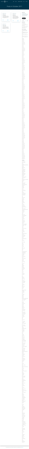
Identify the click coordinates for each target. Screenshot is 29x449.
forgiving (23, 255)
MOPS (22, 333)
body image (23, 201)
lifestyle (22, 317)
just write (23, 308)
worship (22, 440)
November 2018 (23, 49)
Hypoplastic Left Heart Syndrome (25, 298)
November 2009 (23, 125)
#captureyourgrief (23, 162)
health (22, 285)
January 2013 (23, 95)
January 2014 (23, 85)
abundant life (23, 180)
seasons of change (23, 392)
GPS (22, 275)
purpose (22, 369)
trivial (22, 432)
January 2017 (23, 59)
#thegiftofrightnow (23, 173)
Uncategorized (23, 434)
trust (22, 433)
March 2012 (23, 102)
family (22, 249)
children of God (23, 214)
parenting (23, 355)
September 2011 (23, 107)
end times (23, 244)
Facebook (23, 246)
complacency (23, 222)
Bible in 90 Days (23, 197)
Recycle (22, 378)
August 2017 (23, 55)
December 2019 (23, 42)
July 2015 (23, 70)
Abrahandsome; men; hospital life (25, 179)
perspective (23, 360)
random (22, 375)
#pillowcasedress (23, 171)
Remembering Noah (24, 380)
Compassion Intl (23, 221)
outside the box (23, 350)
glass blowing (23, 267)
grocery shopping (23, 281)
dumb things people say (24, 238)
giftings (22, 264)
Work (22, 439)
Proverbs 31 (23, 368)
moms (22, 332)
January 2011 (23, 113)
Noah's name (23, 344)
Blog (23, 1)
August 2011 (23, 108)
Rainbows (23, 372)
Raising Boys (23, 373)
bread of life (23, 204)
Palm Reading (23, 354)
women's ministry (23, 438)
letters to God (23, 314)
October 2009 (23, 126)
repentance (23, 381)
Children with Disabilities (24, 215)
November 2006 (23, 156)
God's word (23, 274)
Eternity (22, 245)
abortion (23, 178)
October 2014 (23, 77)
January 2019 (23, 47)
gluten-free (23, 269)
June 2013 (23, 91)
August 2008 (23, 138)
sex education (23, 398)
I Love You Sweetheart (24, 299)
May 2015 (23, 72)
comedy (22, 219)
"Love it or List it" (23, 161)
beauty (22, 191)
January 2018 (23, 54)
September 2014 (23, 78)
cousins (22, 226)
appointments (23, 185)
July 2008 (23, 139)
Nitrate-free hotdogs (24, 340)
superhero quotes (23, 415)
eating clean (23, 240)
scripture (23, 391)
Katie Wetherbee (23, 310)
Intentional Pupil (23, 303)
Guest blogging (23, 282)
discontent (23, 234)
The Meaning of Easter (24, 423)
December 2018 (23, 48)
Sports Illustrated (23, 408)
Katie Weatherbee (23, 309)
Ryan (22, 386)
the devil (22, 420)
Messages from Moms (24, 328)
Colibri (22, 447)
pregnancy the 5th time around (25, 366)
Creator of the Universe (24, 228)
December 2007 (23, 145)
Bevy (22, 195)
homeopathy (23, 291)
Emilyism (23, 243)
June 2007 (23, 150)
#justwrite (23, 166)
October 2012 (23, 97)
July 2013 (23, 90)
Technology (23, 417)
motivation (23, 334)
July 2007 (23, 149)
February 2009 (23, 133)
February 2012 (23, 103)
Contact (27, 1)
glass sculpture (23, 268)
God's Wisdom (23, 273)
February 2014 (23, 84)
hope (22, 293)
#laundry (23, 168)
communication (23, 220)
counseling (23, 225)
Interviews (23, 304)
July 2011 (23, 109)
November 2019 (23, 43)
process (22, 367)
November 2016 (23, 60)
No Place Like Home (24, 341)
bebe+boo (23, 192)
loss (22, 320)
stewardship (23, 409)
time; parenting (23, 428)
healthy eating (23, 286)
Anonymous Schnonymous (24, 184)
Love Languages (23, 321)
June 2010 (23, 119)
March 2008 (23, 142)
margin (22, 326)
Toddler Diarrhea (23, 429)
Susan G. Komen (23, 416)
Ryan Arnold (23, 387)
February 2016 (23, 65)
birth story (23, 198)
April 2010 (23, 121)
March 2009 (23, 132)
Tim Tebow (23, 426)
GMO (22, 270)
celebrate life (23, 210)
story (22, 411)
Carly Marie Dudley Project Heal (25, 209)
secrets (22, 393)
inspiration (23, 302)
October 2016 (23, 61)
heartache (23, 287)
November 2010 (23, 115)
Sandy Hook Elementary (24, 390)
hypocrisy (23, 297)
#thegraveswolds (23, 174)
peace (22, 357)
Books (22, 203)
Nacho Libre (23, 338)
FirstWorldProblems (24, 252)
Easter (22, 239)
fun (22, 262)
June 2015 (23, 71)
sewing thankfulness (24, 397)
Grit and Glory (23, 280)
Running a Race (23, 385)
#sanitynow (23, 172)
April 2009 (23, 131)
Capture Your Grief (23, 208)
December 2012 (23, 96)
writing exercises (23, 441)
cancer (22, 207)
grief (22, 279)
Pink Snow (23, 363)
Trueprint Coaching (20, 1)
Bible (22, 196)
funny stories (23, 263)
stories (22, 410)
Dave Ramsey (23, 231)
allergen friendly (23, 183)
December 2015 (23, 67)
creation (22, 227)
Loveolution (23, 322)
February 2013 (23, 94)
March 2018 (23, 53)
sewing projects (23, 396)
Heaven (22, 288)
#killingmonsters (23, 167)
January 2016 (23, 66)
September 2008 (23, 137)
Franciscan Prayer (23, 256)
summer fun (23, 414)
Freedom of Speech (24, 258)
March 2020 (23, 41)
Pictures (22, 361)
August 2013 (23, 89)
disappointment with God (24, 233)
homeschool (23, 292)
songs (22, 405)
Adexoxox (23, 30)
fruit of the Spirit (23, 261)
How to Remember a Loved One (25, 26)
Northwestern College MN (24, 346)
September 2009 (23, 127)
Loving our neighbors (24, 323)
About (16, 1)
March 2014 (23, 83)
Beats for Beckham (24, 190)
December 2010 (23, 114)
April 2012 (23, 101)
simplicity (23, 402)
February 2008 (23, 143)
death (22, 232)
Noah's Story (23, 345)
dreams (22, 237)
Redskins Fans (23, 379)
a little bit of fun (23, 177)
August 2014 (23, 79)
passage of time (23, 356)
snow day (23, 404)
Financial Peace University (24, 251)
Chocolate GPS (23, 216)
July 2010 (23, 118)
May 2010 (23, 120)
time (22, 427)
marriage (23, 327)
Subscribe (24, 18)
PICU (22, 362)
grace (22, 276)
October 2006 (23, 157)
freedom (23, 257)
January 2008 (23, 144)
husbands (23, 296)
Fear (22, 250)
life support (23, 315)
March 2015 (23, 73)
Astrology (23, 186)
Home (13, 1)
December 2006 (23, 155)
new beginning (23, 339)
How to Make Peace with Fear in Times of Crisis (24, 31)
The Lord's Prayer (23, 422)
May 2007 (23, 151)
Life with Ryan (23, 316)
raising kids (23, 374)
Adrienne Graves (4, 13)
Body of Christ (23, 202)
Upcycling (23, 435)
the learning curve (23, 421)
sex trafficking (23, 399)
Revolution (23, 384)
